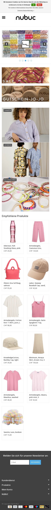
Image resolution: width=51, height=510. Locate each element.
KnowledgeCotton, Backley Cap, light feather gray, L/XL (11, 358)
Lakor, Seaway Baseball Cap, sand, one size (37, 284)
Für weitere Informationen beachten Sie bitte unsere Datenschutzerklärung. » (25, 9)
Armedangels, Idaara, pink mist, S (38, 396)
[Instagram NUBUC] (30, 470)
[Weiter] (44, 44)
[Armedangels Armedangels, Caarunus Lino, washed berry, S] (38, 231)
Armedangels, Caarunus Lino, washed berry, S (35, 247)
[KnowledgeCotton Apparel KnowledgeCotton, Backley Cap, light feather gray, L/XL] (13, 343)
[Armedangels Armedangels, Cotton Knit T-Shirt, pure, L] (13, 306)
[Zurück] (6, 44)
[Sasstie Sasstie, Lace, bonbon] (13, 418)
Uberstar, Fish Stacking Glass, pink (12, 247)
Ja (33, 5)
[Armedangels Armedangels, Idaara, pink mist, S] (38, 380)
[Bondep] (25, 43)
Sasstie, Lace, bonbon (13, 432)
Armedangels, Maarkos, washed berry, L (11, 396)
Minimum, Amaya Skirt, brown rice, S (37, 358)
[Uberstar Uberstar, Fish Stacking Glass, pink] (13, 231)
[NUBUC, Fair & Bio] (29, 17)
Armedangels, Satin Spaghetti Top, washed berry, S (37, 321)
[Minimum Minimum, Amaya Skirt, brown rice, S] (38, 343)
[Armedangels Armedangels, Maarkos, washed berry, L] (13, 380)
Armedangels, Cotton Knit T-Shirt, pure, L (12, 321)
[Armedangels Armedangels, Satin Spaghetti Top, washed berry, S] (38, 306)
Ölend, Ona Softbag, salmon (12, 284)
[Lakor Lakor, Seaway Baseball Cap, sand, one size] (38, 268)
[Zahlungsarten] (9, 507)
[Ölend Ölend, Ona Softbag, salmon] (13, 268)
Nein (39, 5)
